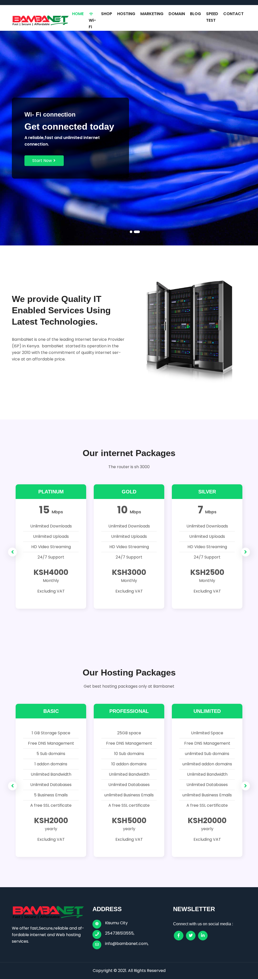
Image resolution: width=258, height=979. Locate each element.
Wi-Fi (92, 23)
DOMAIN (177, 14)
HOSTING (126, 14)
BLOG (195, 14)
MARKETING (152, 14)
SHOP (106, 14)
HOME (78, 14)
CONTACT (233, 14)
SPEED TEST (212, 17)
